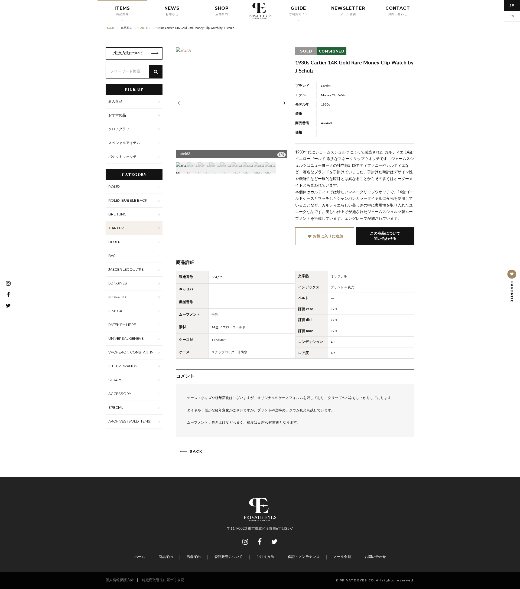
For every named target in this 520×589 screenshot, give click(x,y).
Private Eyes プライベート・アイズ (260, 11)
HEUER (114, 242)
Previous (178, 102)
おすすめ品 (117, 115)
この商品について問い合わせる (385, 236)
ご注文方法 (265, 557)
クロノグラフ (118, 129)
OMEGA (115, 311)
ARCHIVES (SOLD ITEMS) (129, 421)
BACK (196, 451)
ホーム (139, 557)
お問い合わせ (375, 557)
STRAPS (115, 380)
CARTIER (116, 228)
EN (512, 16)
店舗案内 (194, 557)
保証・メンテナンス (304, 557)
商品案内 (166, 557)
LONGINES (117, 283)
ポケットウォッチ (122, 156)
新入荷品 (115, 101)
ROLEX (114, 186)
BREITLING (117, 214)
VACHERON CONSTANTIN (131, 352)
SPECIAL (115, 407)
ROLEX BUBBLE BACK (127, 200)
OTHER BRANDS (122, 366)
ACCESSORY (119, 393)
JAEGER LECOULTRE (126, 269)
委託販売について (228, 557)
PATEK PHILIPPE (122, 324)
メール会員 (342, 557)
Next (284, 102)
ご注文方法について (127, 53)
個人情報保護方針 (120, 580)
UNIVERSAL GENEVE (126, 338)
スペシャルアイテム (124, 142)
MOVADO (117, 297)
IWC (112, 255)
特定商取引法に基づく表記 (163, 580)
